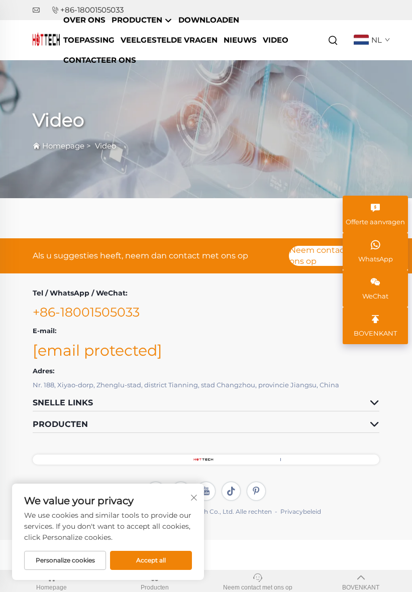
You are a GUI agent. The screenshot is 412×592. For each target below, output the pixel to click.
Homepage (63, 146)
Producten (138, 20)
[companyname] (46, 39)
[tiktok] (231, 491)
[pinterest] (256, 491)
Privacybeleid (300, 511)
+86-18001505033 (86, 312)
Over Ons (84, 20)
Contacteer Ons (99, 60)
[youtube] (206, 491)
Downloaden (208, 20)
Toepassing (89, 40)
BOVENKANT (360, 587)
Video (275, 40)
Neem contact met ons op (328, 256)
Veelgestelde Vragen (169, 40)
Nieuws (240, 40)
